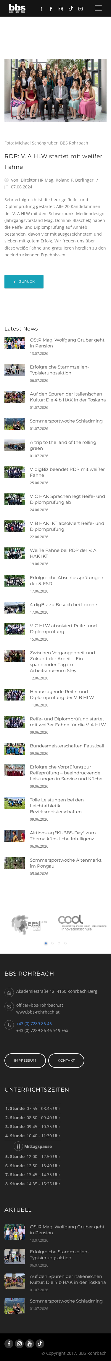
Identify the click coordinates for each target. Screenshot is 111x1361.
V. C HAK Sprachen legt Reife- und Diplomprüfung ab (67, 499)
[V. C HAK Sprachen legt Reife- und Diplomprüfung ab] (17, 499)
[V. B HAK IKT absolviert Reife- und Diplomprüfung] (17, 526)
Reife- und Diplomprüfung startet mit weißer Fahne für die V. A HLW (68, 722)
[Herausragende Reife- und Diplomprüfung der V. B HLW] (17, 695)
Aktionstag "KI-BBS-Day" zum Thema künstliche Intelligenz (63, 835)
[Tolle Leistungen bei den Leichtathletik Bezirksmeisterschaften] (17, 803)
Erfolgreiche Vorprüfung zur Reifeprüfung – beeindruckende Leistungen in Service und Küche (66, 773)
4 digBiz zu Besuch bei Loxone (63, 604)
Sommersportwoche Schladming (66, 421)
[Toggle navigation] (98, 8)
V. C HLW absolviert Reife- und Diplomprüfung (63, 628)
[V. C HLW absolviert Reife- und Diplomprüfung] (17, 629)
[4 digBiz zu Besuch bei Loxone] (17, 608)
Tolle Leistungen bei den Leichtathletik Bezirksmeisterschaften (57, 805)
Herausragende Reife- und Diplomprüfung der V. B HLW (62, 694)
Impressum (25, 1060)
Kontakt (66, 1060)
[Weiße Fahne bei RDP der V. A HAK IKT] (17, 553)
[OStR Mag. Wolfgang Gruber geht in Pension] (17, 343)
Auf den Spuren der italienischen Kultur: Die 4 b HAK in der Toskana (68, 397)
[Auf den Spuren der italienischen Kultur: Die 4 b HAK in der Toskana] (17, 397)
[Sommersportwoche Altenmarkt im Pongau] (17, 863)
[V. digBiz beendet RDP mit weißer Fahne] (17, 472)
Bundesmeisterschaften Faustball (67, 746)
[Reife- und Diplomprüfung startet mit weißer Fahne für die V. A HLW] (17, 722)
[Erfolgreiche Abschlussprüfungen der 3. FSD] (17, 581)
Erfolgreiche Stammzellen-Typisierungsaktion (59, 370)
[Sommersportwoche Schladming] (17, 424)
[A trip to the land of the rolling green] (17, 445)
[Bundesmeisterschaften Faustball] (17, 749)
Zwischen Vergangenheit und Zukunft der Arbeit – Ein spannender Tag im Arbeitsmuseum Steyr (62, 661)
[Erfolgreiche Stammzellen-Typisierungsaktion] (17, 370)
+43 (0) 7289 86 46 (34, 1023)
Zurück (26, 281)
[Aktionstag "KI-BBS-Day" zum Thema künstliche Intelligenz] (17, 836)
